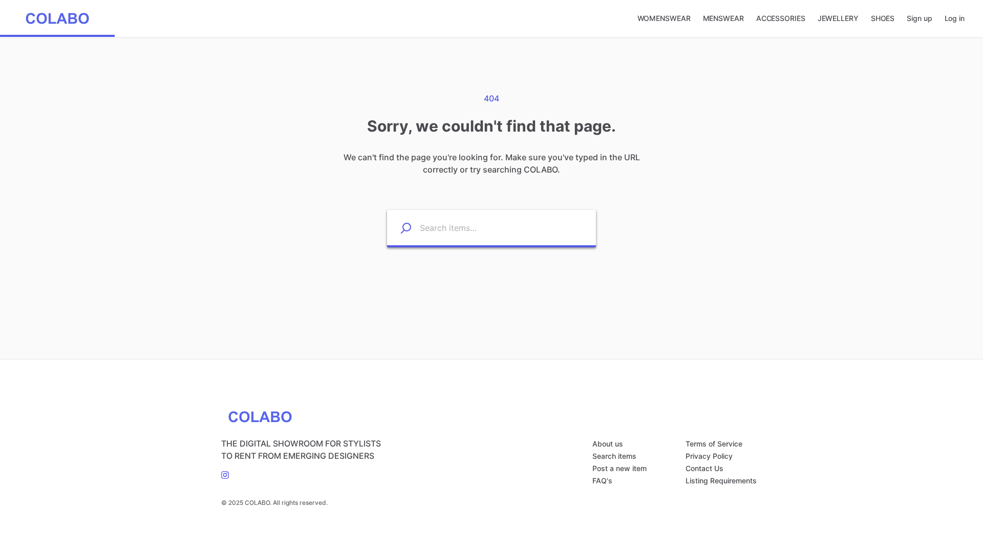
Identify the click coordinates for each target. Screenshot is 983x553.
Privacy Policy (709, 456)
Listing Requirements (721, 480)
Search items (614, 456)
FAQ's (602, 480)
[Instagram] (225, 474)
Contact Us (704, 468)
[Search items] (399, 227)
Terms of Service (714, 443)
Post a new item (619, 468)
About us (607, 443)
